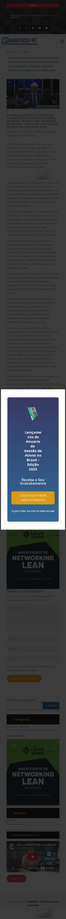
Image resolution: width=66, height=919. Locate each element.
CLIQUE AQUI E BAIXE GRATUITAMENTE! (33, 498)
